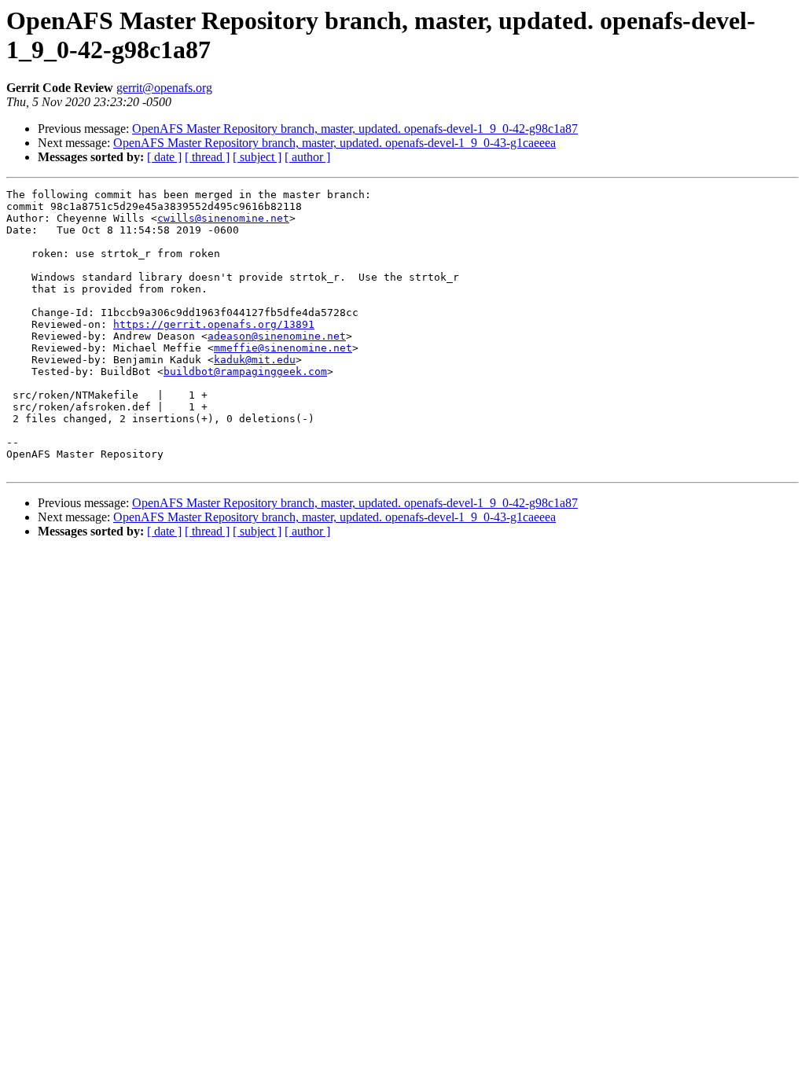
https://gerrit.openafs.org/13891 (213, 324)
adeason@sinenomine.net (277, 336)
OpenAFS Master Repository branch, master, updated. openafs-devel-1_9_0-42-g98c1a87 (355, 128)
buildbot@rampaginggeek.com (245, 371)
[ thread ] (207, 157)
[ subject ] (257, 157)
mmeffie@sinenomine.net (283, 348)
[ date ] (164, 157)
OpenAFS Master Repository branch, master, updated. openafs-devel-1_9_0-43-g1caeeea (334, 142)
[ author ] (307, 157)
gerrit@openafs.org (164, 87)
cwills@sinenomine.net (223, 218)
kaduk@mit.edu (255, 360)
